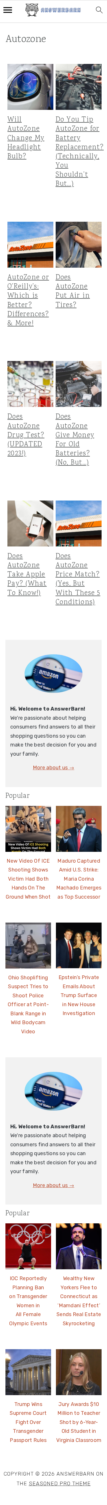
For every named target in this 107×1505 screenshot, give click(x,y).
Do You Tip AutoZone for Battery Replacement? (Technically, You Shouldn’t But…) (80, 152)
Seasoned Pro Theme (60, 1483)
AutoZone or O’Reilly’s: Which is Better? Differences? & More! (28, 301)
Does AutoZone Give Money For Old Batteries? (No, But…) (75, 440)
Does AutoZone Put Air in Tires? (73, 291)
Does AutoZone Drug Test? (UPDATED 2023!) (26, 435)
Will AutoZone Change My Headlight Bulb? (25, 138)
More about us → (53, 767)
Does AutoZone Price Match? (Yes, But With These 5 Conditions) (78, 580)
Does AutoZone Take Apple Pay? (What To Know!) (27, 575)
